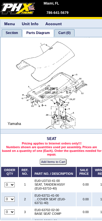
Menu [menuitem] (9, 24)
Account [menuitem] (53, 24)
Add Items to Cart (53, 161)
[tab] (12, 33)
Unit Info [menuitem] (30, 24)
